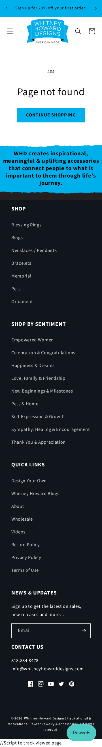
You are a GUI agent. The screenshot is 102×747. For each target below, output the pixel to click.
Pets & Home (24, 403)
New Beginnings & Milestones (42, 391)
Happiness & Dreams (33, 365)
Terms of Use (25, 570)
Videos (18, 532)
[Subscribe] (83, 630)
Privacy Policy (26, 557)
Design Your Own (29, 480)
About (17, 506)
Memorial (21, 276)
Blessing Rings (26, 225)
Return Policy (25, 544)
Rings (17, 237)
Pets (16, 288)
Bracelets (21, 263)
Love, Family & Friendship (38, 378)
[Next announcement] (96, 8)
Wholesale (22, 519)
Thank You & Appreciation (38, 442)
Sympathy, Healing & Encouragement (50, 429)
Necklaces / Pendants (34, 250)
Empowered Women (32, 340)
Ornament (22, 301)
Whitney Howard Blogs (35, 493)
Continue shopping (51, 115)
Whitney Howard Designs (44, 718)
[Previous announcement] (6, 8)
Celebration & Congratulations (43, 352)
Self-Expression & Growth (38, 416)
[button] (10, 31)
